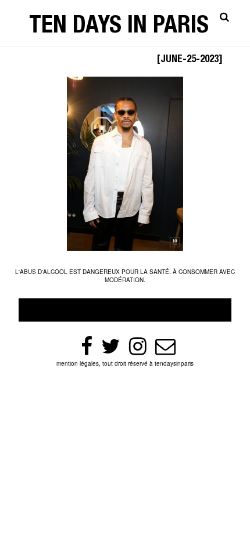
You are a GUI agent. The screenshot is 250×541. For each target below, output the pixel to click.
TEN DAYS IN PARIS (119, 27)
